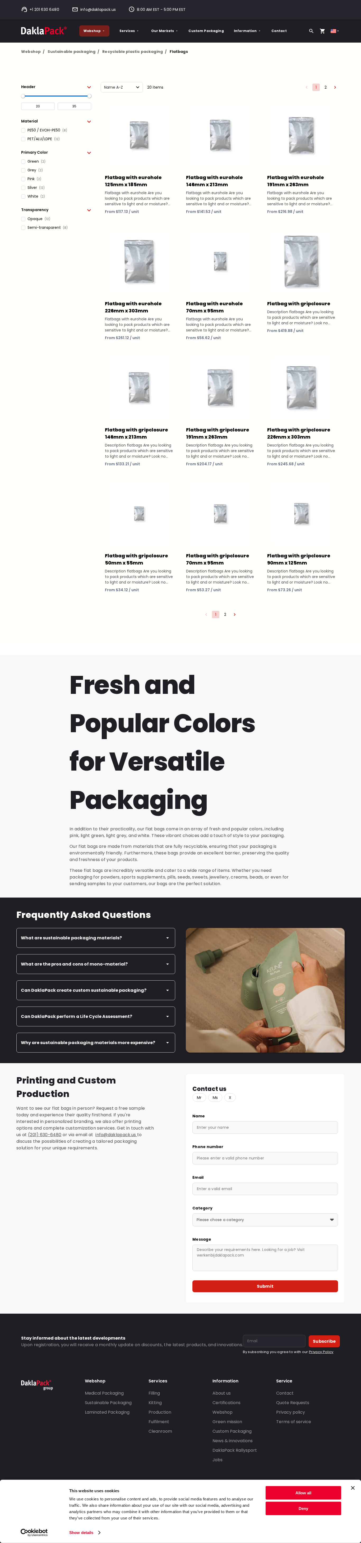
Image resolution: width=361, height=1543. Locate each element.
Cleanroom (160, 1431)
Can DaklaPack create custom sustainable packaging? (83, 990)
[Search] (311, 31)
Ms (215, 1097)
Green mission (227, 1422)
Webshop (92, 31)
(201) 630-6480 (44, 1135)
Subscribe (324, 1341)
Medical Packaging (104, 1393)
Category (202, 1208)
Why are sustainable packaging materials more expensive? (88, 1043)
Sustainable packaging (73, 51)
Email (197, 1177)
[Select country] (335, 31)
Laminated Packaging (107, 1412)
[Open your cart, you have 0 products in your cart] (322, 31)
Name (198, 1116)
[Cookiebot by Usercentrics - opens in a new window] (34, 1533)
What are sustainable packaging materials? (71, 938)
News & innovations (232, 1441)
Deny (303, 1508)
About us (221, 1393)
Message (201, 1239)
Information (245, 31)
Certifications (226, 1403)
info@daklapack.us (98, 9)
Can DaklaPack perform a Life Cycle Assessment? (76, 1016)
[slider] (23, 96)
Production (160, 1412)
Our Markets (162, 31)
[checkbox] (56, 130)
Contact (279, 31)
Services (127, 31)
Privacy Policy (321, 1351)
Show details (81, 1532)
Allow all (303, 1493)
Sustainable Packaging (108, 1403)
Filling (154, 1393)
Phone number (207, 1146)
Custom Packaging (206, 31)
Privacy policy (290, 1412)
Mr (199, 1097)
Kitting (155, 1403)
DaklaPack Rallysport (234, 1450)
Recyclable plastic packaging (134, 51)
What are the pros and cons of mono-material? (74, 964)
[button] (56, 87)
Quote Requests (292, 1403)
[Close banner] (353, 1488)
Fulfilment (159, 1422)
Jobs (217, 1460)
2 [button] (326, 87)
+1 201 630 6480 (44, 9)
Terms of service (293, 1422)
